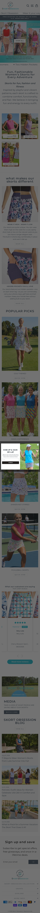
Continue (10, 462)
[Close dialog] (38, 445)
